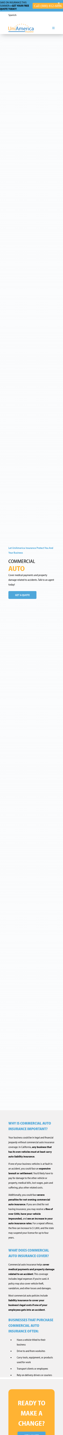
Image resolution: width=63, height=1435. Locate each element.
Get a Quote (22, 595)
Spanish (12, 15)
